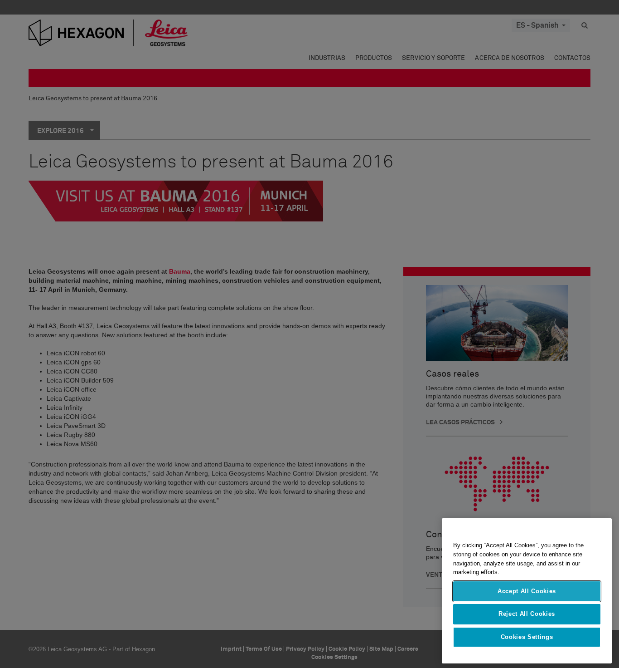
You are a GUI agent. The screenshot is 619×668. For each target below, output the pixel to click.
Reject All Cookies (526, 613)
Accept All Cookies (527, 591)
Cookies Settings (527, 637)
